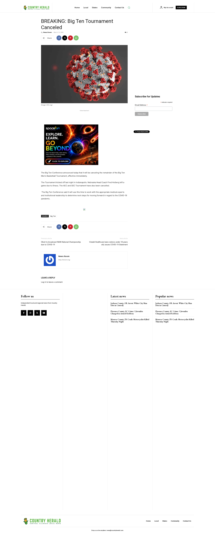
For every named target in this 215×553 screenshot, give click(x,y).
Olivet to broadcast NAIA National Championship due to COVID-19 (61, 243)
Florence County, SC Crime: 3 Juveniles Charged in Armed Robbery (127, 312)
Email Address (141, 105)
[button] (129, 7)
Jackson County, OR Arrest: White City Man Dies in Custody (129, 304)
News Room (47, 32)
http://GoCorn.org (64, 260)
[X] (64, 37)
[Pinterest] (70, 37)
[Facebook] (58, 37)
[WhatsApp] (76, 37)
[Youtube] (44, 313)
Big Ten (53, 216)
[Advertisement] (84, 115)
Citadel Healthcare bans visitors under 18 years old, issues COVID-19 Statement (108, 243)
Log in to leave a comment (52, 282)
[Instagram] (30, 313)
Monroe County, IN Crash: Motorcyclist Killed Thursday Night (130, 320)
